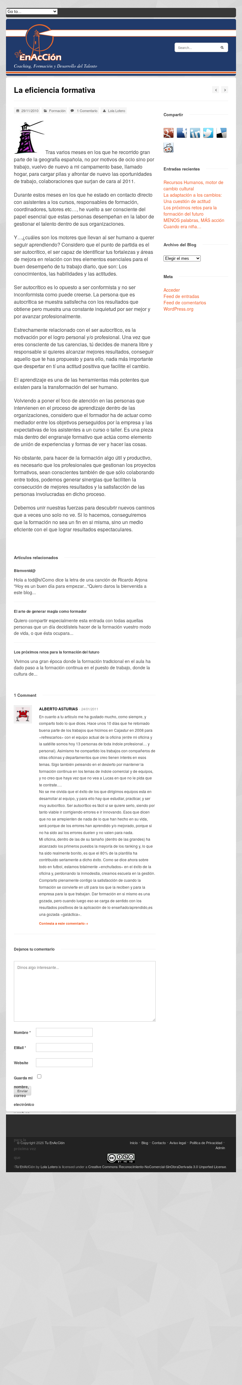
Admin (220, 1147)
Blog (144, 1142)
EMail (20, 1047)
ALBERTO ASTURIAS (58, 709)
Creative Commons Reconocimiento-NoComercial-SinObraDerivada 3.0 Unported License (157, 1166)
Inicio (134, 1142)
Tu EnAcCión (55, 1142)
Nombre (22, 1032)
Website (21, 1063)
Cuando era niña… (182, 226)
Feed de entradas (181, 296)
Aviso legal (178, 1142)
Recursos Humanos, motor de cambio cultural (193, 185)
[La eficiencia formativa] (29, 152)
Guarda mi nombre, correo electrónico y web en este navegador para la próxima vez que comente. (25, 1078)
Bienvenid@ (25, 570)
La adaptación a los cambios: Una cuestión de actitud (193, 198)
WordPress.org (178, 309)
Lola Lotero (116, 110)
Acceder (172, 290)
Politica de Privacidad (206, 1142)
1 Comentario (87, 110)
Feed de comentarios (185, 302)
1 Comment (25, 695)
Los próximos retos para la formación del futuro (56, 652)
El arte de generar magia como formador (50, 611)
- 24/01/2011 (88, 708)
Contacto (159, 1142)
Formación (57, 110)
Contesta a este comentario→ (63, 923)
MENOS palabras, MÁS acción (194, 220)
